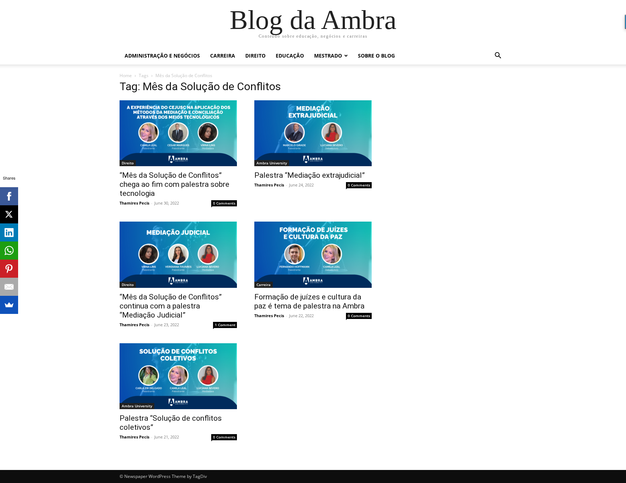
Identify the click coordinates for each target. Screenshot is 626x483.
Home (126, 75)
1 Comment (225, 324)
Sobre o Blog (376, 55)
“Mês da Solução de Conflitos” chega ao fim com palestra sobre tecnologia (174, 184)
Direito (255, 55)
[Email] (9, 287)
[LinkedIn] (9, 232)
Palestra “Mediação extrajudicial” (309, 175)
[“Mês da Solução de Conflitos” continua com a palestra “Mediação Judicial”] (178, 254)
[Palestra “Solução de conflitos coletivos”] (178, 376)
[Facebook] (9, 196)
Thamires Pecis (134, 203)
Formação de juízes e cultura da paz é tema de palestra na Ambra (309, 301)
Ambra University (271, 162)
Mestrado (328, 55)
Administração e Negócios (162, 55)
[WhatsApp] (9, 251)
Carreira (222, 55)
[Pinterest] (9, 269)
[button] (497, 56)
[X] (9, 214)
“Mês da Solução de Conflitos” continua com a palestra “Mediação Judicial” (171, 306)
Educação (290, 55)
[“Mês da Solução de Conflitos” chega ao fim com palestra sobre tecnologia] (178, 133)
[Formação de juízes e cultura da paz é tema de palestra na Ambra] (313, 254)
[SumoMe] (9, 305)
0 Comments (224, 203)
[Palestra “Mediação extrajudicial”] (313, 133)
